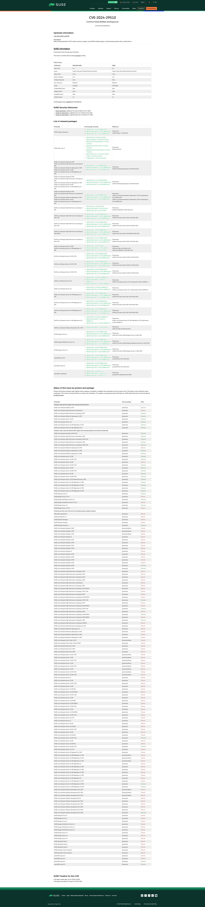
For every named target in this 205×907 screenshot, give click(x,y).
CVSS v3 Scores (58, 62)
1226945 (68, 102)
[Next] (108, 25)
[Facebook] (145, 895)
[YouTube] (142, 895)
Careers (63, 895)
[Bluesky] (156, 895)
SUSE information (62, 49)
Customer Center (126, 2)
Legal (68, 895)
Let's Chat (114, 895)
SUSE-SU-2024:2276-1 (62, 113)
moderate (78, 55)
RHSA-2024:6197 (61, 111)
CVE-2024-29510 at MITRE (61, 36)
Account (136, 2)
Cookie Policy (154, 904)
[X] (149, 895)
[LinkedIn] (152, 895)
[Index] (104, 25)
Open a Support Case (56, 904)
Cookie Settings (137, 904)
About (86, 895)
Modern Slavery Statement (77, 895)
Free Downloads (151, 8)
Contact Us (141, 8)
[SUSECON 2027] (113, 2)
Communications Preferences (96, 895)
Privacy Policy (146, 904)
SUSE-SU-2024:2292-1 (62, 115)
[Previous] (98, 25)
